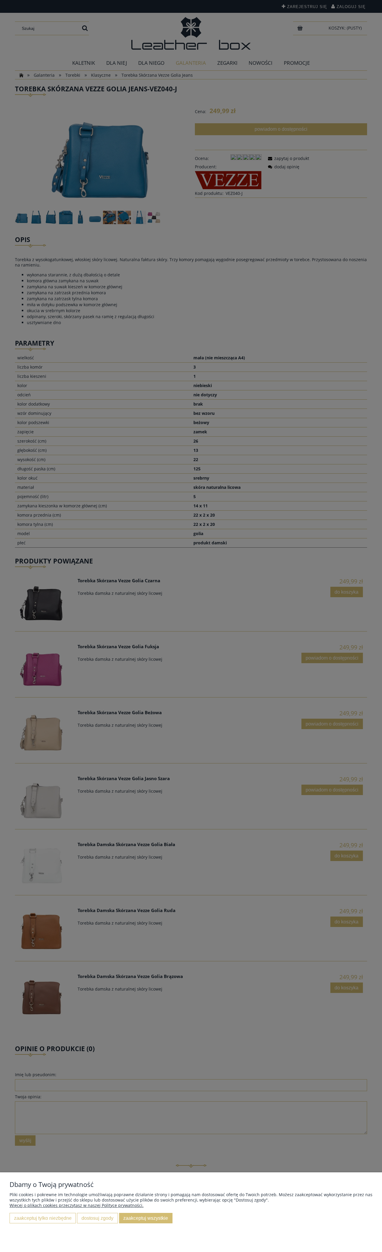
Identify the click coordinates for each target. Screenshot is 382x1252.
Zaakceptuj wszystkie (145, 1218)
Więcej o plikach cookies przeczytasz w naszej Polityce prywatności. (77, 1205)
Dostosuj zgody (97, 1218)
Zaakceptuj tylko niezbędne (43, 1218)
